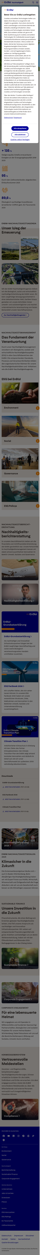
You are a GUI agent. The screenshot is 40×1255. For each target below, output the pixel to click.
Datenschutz (8, 117)
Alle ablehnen (20, 135)
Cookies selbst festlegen (20, 140)
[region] (20, 627)
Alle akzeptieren (20, 128)
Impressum (18, 117)
